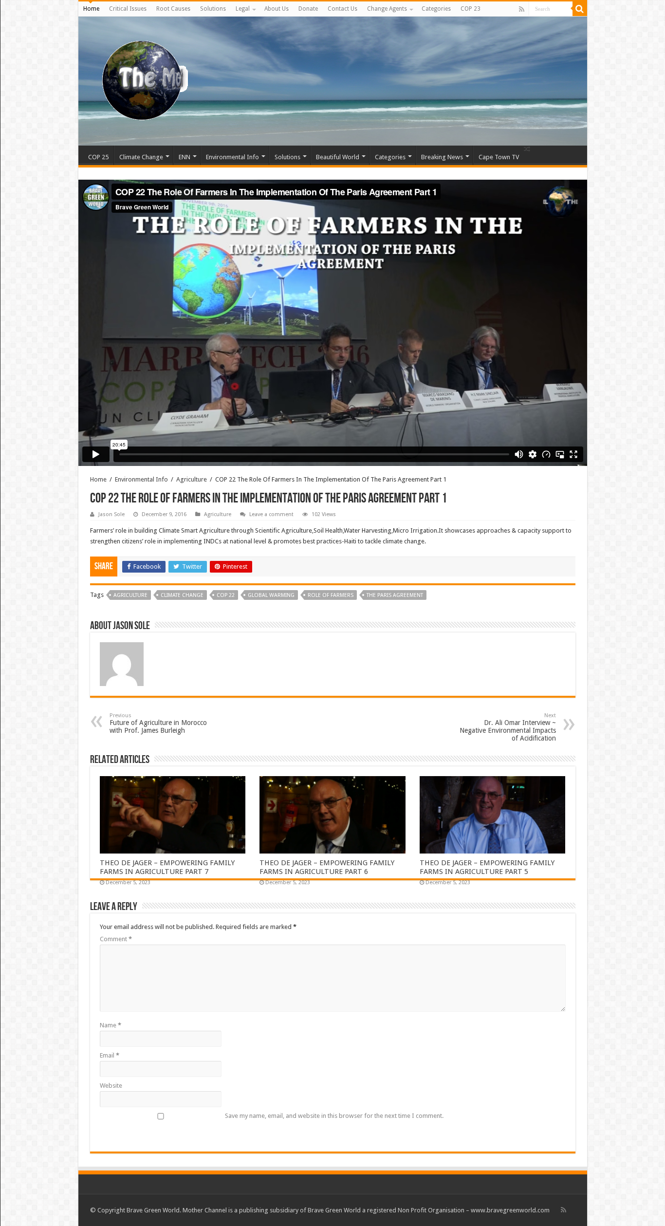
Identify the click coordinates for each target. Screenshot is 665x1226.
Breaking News (442, 157)
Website (111, 1085)
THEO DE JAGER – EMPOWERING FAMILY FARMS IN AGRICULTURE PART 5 (487, 867)
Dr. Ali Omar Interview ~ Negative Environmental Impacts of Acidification (508, 727)
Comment (116, 939)
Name (110, 1025)
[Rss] (521, 9)
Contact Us (342, 8)
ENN (184, 157)
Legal (243, 8)
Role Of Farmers (330, 595)
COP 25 (98, 157)
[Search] (580, 8)
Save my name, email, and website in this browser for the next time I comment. (334, 1115)
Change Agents (387, 8)
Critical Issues (128, 8)
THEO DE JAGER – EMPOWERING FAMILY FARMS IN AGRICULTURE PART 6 (326, 867)
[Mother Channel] (140, 79)
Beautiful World (337, 157)
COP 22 (226, 595)
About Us (276, 8)
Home (91, 8)
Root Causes (173, 8)
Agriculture (191, 479)
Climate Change (141, 157)
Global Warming (271, 595)
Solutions (213, 8)
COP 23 (470, 8)
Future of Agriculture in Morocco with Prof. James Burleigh (158, 723)
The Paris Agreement (395, 595)
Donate (308, 8)
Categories (436, 8)
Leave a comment (271, 514)
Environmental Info (232, 157)
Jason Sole (111, 514)
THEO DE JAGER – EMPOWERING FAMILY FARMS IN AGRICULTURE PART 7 (167, 867)
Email (109, 1055)
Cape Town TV (499, 157)
